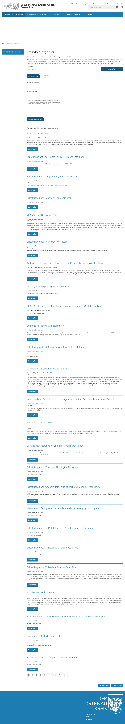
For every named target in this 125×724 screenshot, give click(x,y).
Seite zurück (118, 685)
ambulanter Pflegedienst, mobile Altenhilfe (48, 368)
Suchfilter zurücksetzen (35, 119)
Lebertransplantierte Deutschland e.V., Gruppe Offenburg (55, 157)
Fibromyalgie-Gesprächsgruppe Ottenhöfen (48, 286)
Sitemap (87, 716)
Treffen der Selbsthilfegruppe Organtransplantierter (52, 657)
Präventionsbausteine (36, 14)
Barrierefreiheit (111, 4)
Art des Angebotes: (32, 91)
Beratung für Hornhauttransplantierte (45, 325)
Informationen (56, 14)
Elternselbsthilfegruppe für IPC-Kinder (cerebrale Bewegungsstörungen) (63, 508)
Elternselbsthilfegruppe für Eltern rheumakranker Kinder (55, 445)
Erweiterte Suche (33, 76)
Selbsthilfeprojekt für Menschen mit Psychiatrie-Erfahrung (56, 347)
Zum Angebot (32, 149)
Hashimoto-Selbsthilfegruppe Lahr (44, 636)
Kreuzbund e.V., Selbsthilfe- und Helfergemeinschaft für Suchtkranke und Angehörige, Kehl (72, 399)
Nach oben (105, 685)
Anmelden (120, 4)
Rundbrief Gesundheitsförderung (76, 4)
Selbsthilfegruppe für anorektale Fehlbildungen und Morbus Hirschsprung (63, 487)
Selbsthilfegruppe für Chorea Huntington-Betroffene (53, 467)
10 (64, 675)
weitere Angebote (72, 14)
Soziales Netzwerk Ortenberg (41, 592)
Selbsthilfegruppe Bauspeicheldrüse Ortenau (49, 198)
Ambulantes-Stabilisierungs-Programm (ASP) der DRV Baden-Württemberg (65, 263)
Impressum (88, 719)
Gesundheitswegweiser (13, 14)
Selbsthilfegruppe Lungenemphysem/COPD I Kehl (52, 176)
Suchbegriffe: (30, 66)
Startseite (89, 4)
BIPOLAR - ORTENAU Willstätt (42, 214)
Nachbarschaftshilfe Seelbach (42, 422)
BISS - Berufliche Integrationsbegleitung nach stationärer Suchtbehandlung (64, 306)
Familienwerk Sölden (37, 133)
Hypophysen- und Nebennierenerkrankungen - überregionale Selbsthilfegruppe (66, 616)
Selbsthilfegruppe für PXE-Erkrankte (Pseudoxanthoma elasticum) (60, 528)
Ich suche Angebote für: (33, 82)
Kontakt (104, 4)
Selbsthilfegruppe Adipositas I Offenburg (47, 241)
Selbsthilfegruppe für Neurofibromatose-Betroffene (52, 547)
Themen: (43, 100)
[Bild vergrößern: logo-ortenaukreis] (104, 704)
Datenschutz (97, 4)
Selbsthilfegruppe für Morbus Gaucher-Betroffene (51, 567)
